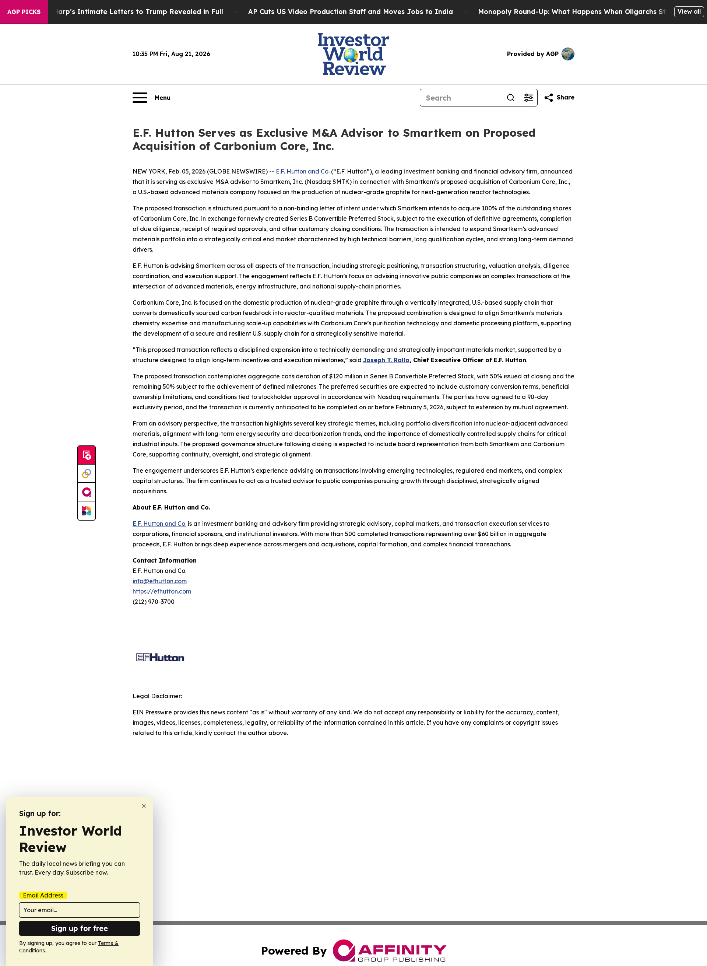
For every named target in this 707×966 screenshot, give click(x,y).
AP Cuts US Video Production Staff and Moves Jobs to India (350, 11)
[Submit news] (86, 455)
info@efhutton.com (160, 581)
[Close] (143, 805)
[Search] (511, 97)
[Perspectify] (86, 474)
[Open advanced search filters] (528, 97)
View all (689, 11)
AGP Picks (24, 11)
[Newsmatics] (86, 510)
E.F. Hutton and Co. (303, 171)
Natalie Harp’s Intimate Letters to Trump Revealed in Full (124, 11)
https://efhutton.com (162, 591)
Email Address (43, 895)
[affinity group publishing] (86, 492)
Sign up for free (79, 928)
